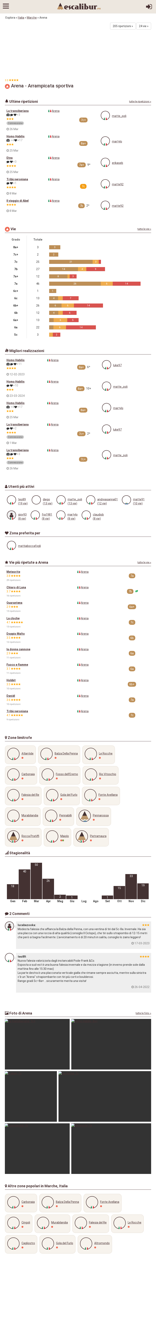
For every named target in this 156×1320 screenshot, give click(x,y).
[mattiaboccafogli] (11, 545)
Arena (56, 110)
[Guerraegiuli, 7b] (37, 1148)
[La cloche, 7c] (104, 1096)
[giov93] (11, 515)
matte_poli (119, 116)
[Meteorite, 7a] (111, 1148)
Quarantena (14, 602)
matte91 (139, 499)
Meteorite (13, 571)
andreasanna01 (107, 499)
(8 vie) (22, 518)
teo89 (22, 499)
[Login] (149, 8)
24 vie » (143, 26)
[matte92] (105, 183)
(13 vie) (47, 503)
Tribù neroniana (17, 179)
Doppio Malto (15, 633)
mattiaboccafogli (29, 546)
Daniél (10, 695)
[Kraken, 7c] (31, 1096)
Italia (21, 17)
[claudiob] (86, 515)
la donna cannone (18, 649)
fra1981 (47, 514)
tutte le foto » (143, 1013)
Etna (9, 157)
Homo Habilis (15, 136)
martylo (117, 141)
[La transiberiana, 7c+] (37, 1044)
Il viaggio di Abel (17, 200)
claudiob (98, 514)
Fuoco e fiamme (17, 664)
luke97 (117, 365)
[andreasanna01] (90, 499)
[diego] (36, 499)
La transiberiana (17, 110)
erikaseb (117, 162)
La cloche (13, 618)
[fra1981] (35, 515)
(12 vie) (102, 503)
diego (46, 499)
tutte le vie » (144, 228)
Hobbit (11, 680)
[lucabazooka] (9, 926)
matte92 (118, 184)
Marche (32, 17)
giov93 (22, 514)
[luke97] (106, 364)
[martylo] (105, 140)
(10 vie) (138, 503)
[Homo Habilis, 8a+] (111, 1044)
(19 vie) (23, 503)
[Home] (79, 6)
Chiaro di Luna (16, 587)
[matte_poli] (105, 115)
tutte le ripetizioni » (140, 101)
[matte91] (126, 499)
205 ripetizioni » (123, 26)
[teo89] (11, 499)
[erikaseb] (105, 162)
